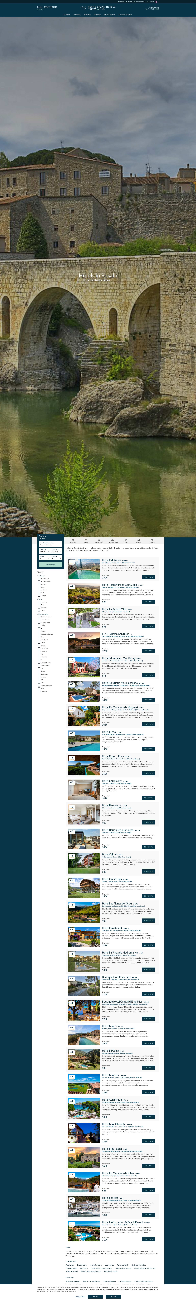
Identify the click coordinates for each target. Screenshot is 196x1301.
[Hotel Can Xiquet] (84, 946)
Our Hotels (66, 14)
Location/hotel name (46, 543)
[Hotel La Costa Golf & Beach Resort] (84, 1241)
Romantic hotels (122, 1265)
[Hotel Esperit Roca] (84, 775)
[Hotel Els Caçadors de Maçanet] (84, 726)
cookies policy (71, 1291)
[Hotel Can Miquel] (84, 1118)
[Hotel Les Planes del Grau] (84, 922)
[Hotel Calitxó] (84, 873)
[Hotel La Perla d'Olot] (84, 628)
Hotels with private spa (123, 1268)
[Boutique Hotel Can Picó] (84, 995)
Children (54, 556)
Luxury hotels (109, 1265)
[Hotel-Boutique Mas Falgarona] (84, 701)
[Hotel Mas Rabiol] (84, 1167)
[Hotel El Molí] (84, 750)
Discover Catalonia (125, 14)
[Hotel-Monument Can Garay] (84, 677)
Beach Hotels (82, 1265)
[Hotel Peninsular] (84, 824)
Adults (42, 556)
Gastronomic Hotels (138, 1265)
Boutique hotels (71, 1268)
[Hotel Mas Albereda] (84, 1143)
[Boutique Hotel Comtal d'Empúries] (84, 1020)
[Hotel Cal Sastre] (84, 579)
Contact (151, 1)
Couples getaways (109, 1281)
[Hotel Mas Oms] (84, 1044)
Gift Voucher (111, 14)
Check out (55, 549)
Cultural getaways (125, 1281)
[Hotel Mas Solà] (84, 1094)
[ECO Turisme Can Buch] (84, 652)
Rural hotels (70, 1265)
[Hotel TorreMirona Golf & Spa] (84, 603)
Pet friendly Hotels (110, 1271)
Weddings (87, 14)
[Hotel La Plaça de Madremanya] (84, 971)
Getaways (77, 14)
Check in (43, 549)
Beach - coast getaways (91, 1281)
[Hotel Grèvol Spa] (84, 897)
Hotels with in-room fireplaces (101, 1268)
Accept (113, 1296)
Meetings (97, 14)
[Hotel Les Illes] (84, 1216)
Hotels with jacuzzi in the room (145, 1268)
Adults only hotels (72, 1271)
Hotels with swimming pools (91, 1271)
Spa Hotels (84, 1268)
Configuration (80, 1296)
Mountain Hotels (96, 1265)
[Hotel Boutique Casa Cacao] (84, 848)
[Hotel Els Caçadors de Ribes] (84, 1192)
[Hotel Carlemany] (84, 799)
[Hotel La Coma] (84, 1069)
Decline (95, 1296)
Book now (148, 577)
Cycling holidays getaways (143, 1281)
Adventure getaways (73, 1281)
